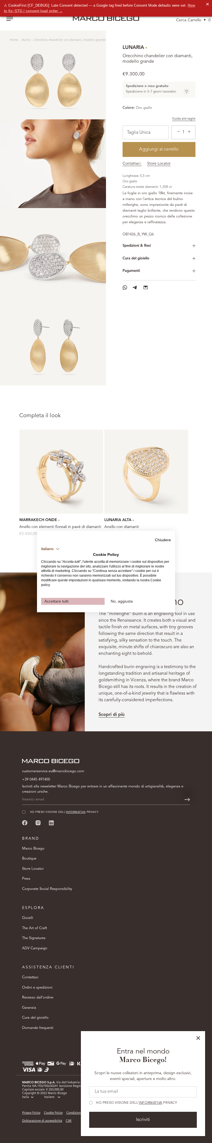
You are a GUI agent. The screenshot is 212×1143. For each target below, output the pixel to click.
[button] (50, 549)
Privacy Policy (31, 1113)
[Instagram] (38, 822)
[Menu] (10, 19)
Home (14, 40)
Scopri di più (111, 715)
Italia (25, 1097)
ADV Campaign (34, 948)
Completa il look (40, 416)
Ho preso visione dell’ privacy (136, 1103)
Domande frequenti (37, 1028)
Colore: (129, 108)
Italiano (49, 1097)
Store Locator (159, 163)
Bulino (26, 40)
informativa (150, 1103)
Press (26, 879)
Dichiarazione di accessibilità (42, 1121)
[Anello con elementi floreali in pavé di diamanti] (61, 472)
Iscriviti (143, 1120)
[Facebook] (25, 822)
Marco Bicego (33, 848)
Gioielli (27, 918)
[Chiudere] (198, 1038)
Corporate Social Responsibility (47, 889)
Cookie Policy (53, 1113)
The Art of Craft (34, 928)
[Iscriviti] (187, 799)
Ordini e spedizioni (37, 987)
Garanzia (29, 1008)
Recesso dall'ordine (37, 997)
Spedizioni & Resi (137, 246)
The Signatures (34, 938)
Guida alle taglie (183, 118)
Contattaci (132, 163)
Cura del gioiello (136, 258)
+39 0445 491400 (36, 779)
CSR (68, 1121)
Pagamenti (131, 271)
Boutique (29, 858)
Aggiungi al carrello (159, 149)
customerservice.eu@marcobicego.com (53, 771)
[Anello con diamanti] (146, 472)
